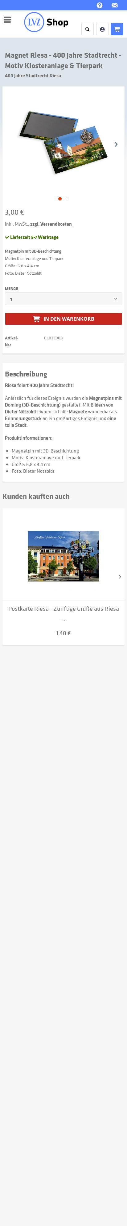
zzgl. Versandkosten (51, 223)
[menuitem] (9, 19)
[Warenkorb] (117, 29)
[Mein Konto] (102, 29)
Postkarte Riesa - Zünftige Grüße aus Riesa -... (63, 613)
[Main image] (60, 199)
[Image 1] (67, 199)
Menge (11, 288)
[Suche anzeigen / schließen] (87, 29)
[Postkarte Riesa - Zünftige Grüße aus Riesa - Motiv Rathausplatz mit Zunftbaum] (63, 554)
